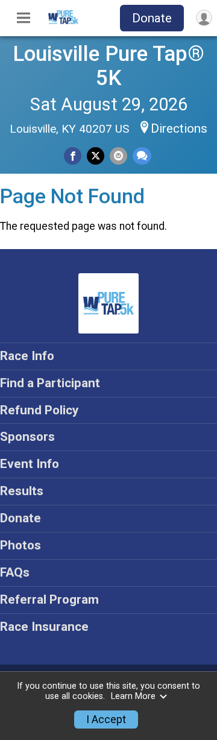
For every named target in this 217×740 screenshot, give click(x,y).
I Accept (106, 719)
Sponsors (27, 436)
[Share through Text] (142, 156)
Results (21, 491)
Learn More (133, 696)
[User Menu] (204, 18)
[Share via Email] (118, 156)
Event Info (29, 464)
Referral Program (49, 599)
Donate (152, 18)
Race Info (27, 356)
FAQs (15, 572)
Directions (179, 128)
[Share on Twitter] (95, 156)
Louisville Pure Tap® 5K (108, 65)
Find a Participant (50, 383)
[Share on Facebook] (72, 156)
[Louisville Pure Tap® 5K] (63, 21)
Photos (20, 545)
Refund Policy (39, 410)
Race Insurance (44, 626)
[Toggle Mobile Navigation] (23, 18)
